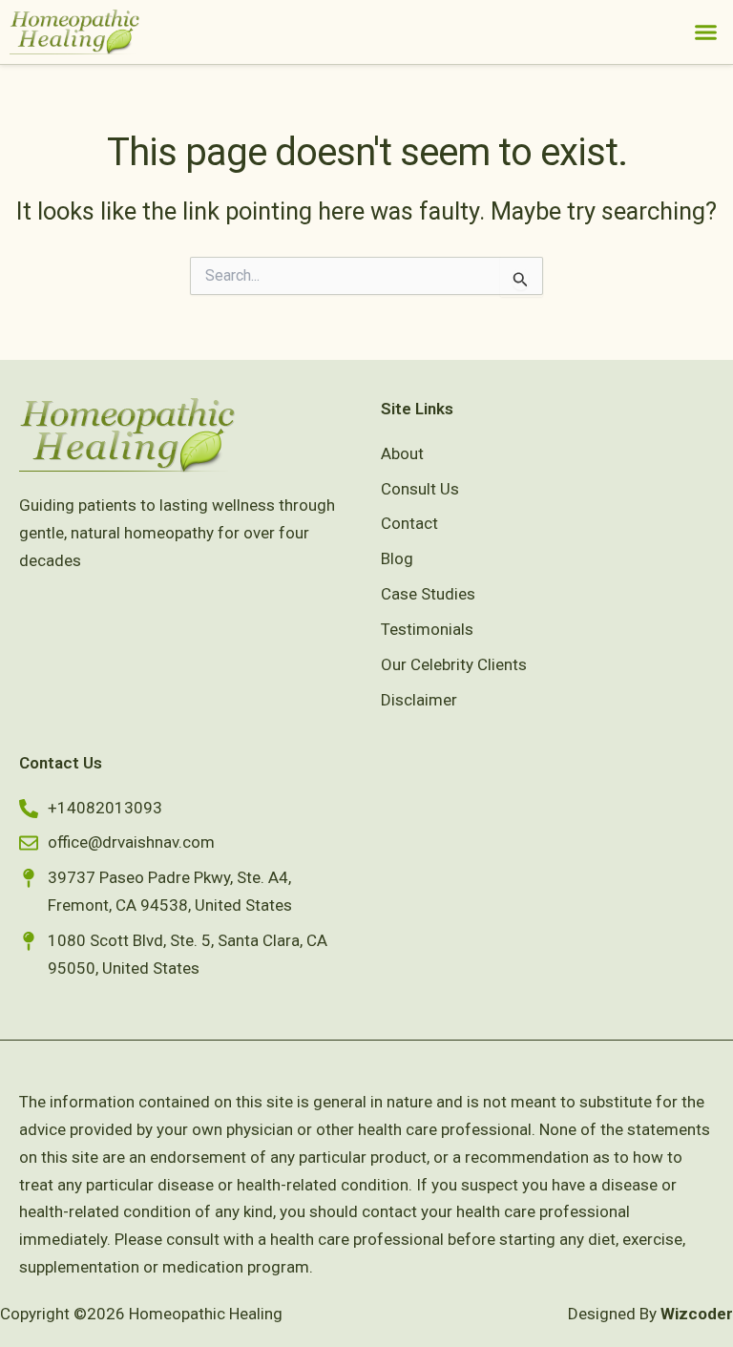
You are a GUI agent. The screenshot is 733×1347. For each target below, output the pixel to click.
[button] (706, 32)
